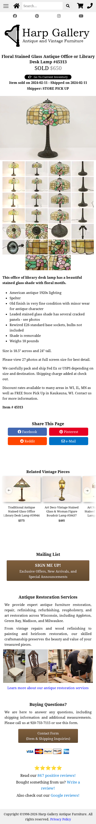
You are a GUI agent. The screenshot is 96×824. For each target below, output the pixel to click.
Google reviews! (65, 795)
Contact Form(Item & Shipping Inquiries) (48, 736)
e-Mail (70, 441)
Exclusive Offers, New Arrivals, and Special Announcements (48, 570)
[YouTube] (81, 16)
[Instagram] (59, 16)
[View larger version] (48, 127)
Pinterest (70, 431)
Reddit (29, 441)
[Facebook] (15, 16)
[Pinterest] (37, 16)
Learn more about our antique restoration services (48, 688)
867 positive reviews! (57, 775)
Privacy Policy (60, 819)
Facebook (29, 431)
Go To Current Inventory (51, 77)
